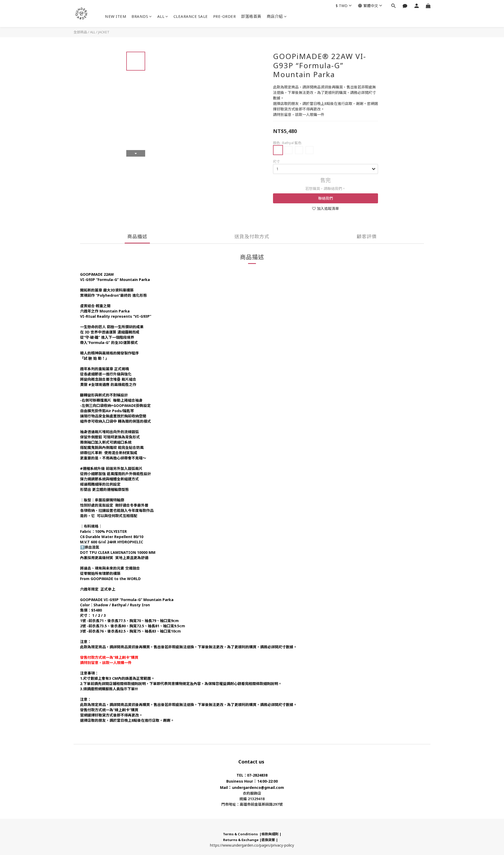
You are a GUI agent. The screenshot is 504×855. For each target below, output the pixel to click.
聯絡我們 (325, 198)
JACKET (103, 32)
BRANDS (140, 16)
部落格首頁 (251, 16)
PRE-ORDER (224, 16)
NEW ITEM (115, 16)
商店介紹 (275, 16)
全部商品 (80, 32)
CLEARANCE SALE (191, 16)
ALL (161, 16)
